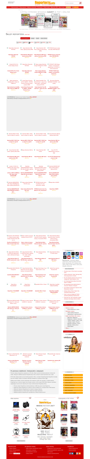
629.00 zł (27, 292)
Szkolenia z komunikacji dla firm (53, 453)
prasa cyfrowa (44, 38)
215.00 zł (54, 75)
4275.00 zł (54, 311)
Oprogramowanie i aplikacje (26, 436)
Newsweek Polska (74, 423)
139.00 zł (13, 311)
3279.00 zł (13, 159)
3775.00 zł (40, 310)
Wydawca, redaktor (70, 307)
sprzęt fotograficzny (25, 38)
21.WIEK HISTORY (64, 410)
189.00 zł (54, 277)
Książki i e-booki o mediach (16, 423)
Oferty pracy (62, 7)
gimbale (37, 42)
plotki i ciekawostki (69, 390)
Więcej (67, 328)
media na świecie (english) (70, 392)
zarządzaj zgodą (17, 453)
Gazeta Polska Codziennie (64, 424)
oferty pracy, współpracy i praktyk (72, 304)
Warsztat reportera (31, 7)
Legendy (59, 450)
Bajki (62, 450)
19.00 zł (54, 361)
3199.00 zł (40, 277)
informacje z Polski (69, 377)
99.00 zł (26, 191)
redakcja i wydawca (12, 448)
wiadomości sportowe (69, 387)
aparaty (20, 42)
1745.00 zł (13, 245)
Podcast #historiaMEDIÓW (52, 450)
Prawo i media (47, 7)
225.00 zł (13, 277)
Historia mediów (14, 7)
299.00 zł (54, 57)
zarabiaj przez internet (69, 331)
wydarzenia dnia (68, 375)
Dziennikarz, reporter (70, 311)
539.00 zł (13, 292)
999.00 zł (40, 75)
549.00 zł (27, 143)
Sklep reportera (50, 451)
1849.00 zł (13, 89)
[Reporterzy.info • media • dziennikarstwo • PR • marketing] (45, 4)
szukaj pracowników (72, 450)
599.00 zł (54, 159)
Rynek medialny (23, 7)
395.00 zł (40, 292)
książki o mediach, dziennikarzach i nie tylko (34, 448)
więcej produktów (21, 440)
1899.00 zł (13, 57)
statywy (32, 42)
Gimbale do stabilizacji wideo (16, 436)
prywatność (11, 453)
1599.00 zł (27, 91)
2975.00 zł (27, 310)
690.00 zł (40, 91)
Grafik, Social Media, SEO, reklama (73, 316)
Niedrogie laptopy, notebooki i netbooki (16, 410)
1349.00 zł (40, 193)
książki (37, 38)
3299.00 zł (13, 73)
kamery (43, 42)
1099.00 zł (13, 262)
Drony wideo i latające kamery (26, 423)
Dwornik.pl (40, 456)
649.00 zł (40, 143)
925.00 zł (27, 364)
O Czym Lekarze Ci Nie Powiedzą (64, 437)
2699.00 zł (40, 177)
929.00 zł (54, 177)
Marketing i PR (54, 7)
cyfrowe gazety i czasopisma (31, 450)
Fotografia (39, 7)
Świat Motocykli (74, 436)
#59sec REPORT (33, 97)
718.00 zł (13, 177)
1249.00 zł (13, 193)
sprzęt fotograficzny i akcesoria (31, 451)
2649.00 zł (40, 158)
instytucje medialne (29, 453)
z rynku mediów (68, 382)
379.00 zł (13, 143)
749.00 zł (40, 246)
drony (50, 42)
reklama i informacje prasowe (14, 450)
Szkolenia (68, 7)
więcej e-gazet (69, 440)
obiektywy (26, 42)
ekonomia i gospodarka (70, 385)
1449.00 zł (27, 262)
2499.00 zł (54, 143)
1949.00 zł (27, 177)
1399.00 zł (54, 293)
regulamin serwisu (12, 451)
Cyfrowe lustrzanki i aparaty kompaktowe (26, 410)
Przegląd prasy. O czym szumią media (54, 448)
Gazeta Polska (74, 410)
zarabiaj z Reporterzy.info (73, 448)
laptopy (32, 38)
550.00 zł (27, 245)
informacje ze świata (69, 380)
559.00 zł (13, 363)
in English (76, 7)
